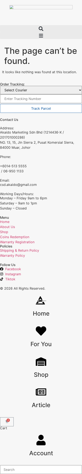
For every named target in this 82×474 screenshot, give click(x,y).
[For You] (41, 331)
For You (41, 344)
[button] (41, 28)
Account (41, 453)
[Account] (41, 440)
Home (41, 313)
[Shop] (41, 361)
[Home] (41, 300)
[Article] (41, 392)
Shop (41, 374)
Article (41, 405)
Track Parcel (41, 108)
